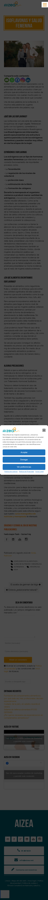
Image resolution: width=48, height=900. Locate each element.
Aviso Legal (39, 471)
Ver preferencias (24, 467)
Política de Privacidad (26, 471)
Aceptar (24, 452)
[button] (44, 430)
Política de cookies (11, 471)
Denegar (24, 459)
